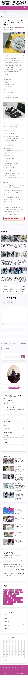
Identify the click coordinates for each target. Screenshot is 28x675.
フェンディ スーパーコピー (9, 407)
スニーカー (12, 589)
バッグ (6, 428)
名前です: (5, 385)
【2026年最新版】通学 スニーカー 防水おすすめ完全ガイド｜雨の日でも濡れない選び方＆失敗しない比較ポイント (7, 279)
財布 (5, 442)
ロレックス (6, 589)
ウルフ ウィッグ (17, 599)
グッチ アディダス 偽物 (8, 405)
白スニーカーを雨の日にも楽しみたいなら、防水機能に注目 (7, 245)
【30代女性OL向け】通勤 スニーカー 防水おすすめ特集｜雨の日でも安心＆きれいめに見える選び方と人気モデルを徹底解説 (20, 262)
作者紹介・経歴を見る (14, 387)
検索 (22, 357)
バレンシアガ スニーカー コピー (10, 402)
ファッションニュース (9, 432)
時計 (6, 435)
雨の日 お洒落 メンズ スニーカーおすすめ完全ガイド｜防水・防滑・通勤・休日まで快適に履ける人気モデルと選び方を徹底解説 (7, 262)
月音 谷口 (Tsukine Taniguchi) (14, 14)
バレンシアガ (12, 595)
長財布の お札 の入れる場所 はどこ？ (19, 519)
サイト (2, 337)
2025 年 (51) (6, 618)
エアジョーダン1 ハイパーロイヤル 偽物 (19, 542)
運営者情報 (5, 667)
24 (5, 654)
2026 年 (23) (6, 614)
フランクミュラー (18, 589)
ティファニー (6, 595)
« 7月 (4, 660)
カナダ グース (15, 593)
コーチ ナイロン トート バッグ (19, 534)
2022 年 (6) (5, 628)
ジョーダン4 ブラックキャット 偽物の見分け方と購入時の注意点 (20, 512)
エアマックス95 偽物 (7, 400)
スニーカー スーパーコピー (17, 597)
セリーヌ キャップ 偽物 (8, 599)
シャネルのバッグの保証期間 (19, 527)
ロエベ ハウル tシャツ (12, 601)
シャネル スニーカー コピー (15, 27)
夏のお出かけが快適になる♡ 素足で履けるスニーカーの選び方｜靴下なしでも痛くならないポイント (20, 246)
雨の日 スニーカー (7, 597)
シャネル (17, 591)
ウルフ (5, 601)
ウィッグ (6, 425)
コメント (3, 306)
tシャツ (5, 593)
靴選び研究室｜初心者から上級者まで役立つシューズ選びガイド (14, 3)
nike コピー (6, 403)
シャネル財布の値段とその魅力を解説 (11, 560)
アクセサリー (8, 421)
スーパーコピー (11, 591)
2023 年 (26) (6, 625)
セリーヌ (9, 593)
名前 (3, 324)
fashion (5, 591)
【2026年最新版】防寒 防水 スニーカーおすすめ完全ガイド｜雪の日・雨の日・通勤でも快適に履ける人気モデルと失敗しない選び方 (20, 279)
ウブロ (22, 591)
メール (3, 330)
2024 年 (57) (6, 621)
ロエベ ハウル (20, 601)
